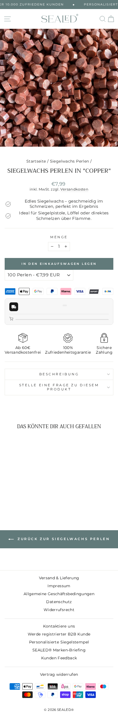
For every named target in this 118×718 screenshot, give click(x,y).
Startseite (36, 161)
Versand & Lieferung (59, 578)
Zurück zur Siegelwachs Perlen (63, 539)
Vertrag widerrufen (59, 674)
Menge (59, 237)
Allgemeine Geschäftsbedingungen (59, 594)
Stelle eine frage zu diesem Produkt (59, 387)
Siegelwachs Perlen (69, 161)
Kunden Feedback (59, 658)
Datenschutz (59, 602)
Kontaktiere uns (59, 626)
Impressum (58, 586)
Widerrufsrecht (59, 610)
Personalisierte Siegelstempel (59, 642)
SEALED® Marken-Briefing (59, 650)
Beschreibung (59, 374)
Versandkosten (74, 189)
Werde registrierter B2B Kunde (59, 634)
